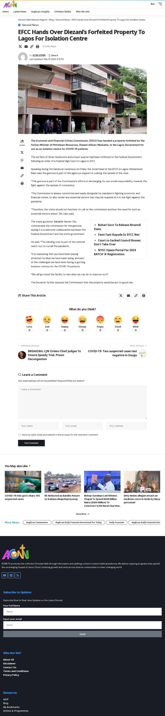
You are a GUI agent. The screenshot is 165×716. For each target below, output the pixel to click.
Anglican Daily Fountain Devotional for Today (78, 522)
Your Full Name (11, 605)
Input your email (12, 619)
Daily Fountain (116, 522)
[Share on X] (20, 46)
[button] (146, 4)
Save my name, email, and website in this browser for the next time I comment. (60, 434)
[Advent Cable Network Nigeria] (10, 4)
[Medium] (11, 575)
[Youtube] (4, 575)
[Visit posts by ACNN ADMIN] (23, 57)
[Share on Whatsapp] (22, 160)
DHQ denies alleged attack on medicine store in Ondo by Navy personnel (142, 499)
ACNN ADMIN (39, 55)
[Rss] (18, 575)
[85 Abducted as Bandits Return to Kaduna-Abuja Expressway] (62, 482)
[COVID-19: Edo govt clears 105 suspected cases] (23, 482)
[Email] (26, 46)
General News (30, 25)
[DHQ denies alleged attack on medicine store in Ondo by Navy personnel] (142, 482)
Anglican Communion (37, 522)
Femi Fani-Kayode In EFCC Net (119, 234)
